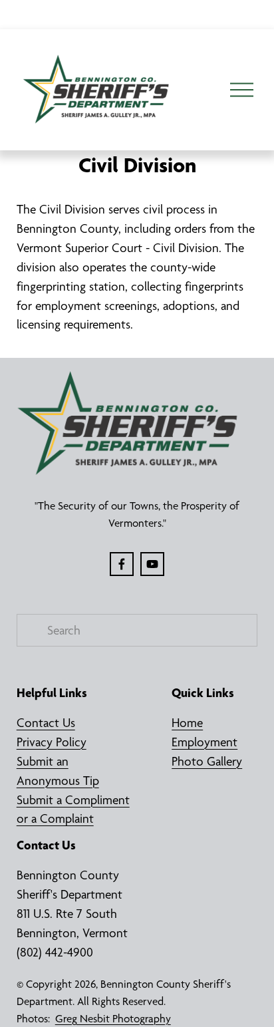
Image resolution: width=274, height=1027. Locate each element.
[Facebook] (122, 564)
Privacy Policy (51, 742)
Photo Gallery (207, 761)
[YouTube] (152, 564)
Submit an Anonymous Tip (58, 771)
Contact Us (46, 722)
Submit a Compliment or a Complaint (73, 809)
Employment (204, 742)
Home (187, 722)
